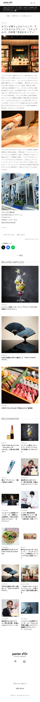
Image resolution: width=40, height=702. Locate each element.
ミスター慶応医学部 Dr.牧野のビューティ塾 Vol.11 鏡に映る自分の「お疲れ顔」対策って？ (29, 516)
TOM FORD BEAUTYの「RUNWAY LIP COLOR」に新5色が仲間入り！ (10, 448)
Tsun (37, 239)
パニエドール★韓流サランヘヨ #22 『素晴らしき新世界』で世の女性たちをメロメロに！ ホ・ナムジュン (10, 517)
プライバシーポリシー (20, 683)
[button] (31, 3)
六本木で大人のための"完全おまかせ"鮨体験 (17, 408)
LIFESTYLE (15, 15)
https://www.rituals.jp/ (8, 222)
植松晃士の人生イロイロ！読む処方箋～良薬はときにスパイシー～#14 (10, 623)
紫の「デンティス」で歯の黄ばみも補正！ (10, 481)
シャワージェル (9, 234)
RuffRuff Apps (30, 239)
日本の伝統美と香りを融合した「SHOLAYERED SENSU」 (18, 358)
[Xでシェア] (3, 247)
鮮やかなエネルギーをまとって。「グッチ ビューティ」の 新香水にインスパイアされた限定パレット (29, 553)
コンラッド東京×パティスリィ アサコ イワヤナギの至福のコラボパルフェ (19, 308)
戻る (21, 255)
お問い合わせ (20, 688)
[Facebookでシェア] (8, 247)
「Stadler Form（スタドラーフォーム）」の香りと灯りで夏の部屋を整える (29, 589)
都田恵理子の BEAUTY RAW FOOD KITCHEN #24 (10, 551)
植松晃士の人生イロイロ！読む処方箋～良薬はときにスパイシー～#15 (29, 482)
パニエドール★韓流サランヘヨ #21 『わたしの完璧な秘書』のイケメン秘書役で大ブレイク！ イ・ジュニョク (29, 625)
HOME (8, 15)
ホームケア (21, 234)
